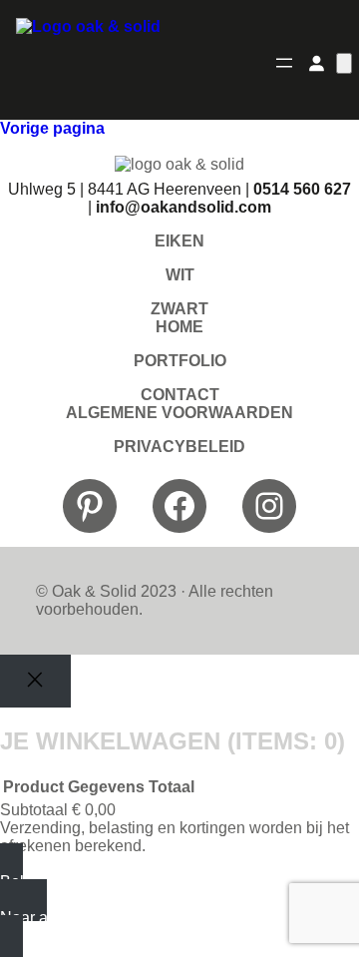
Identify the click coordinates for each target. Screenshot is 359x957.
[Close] (35, 681)
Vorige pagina (52, 128)
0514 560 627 (302, 189)
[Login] (316, 63)
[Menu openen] (284, 63)
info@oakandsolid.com (183, 207)
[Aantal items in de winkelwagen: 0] (344, 63)
